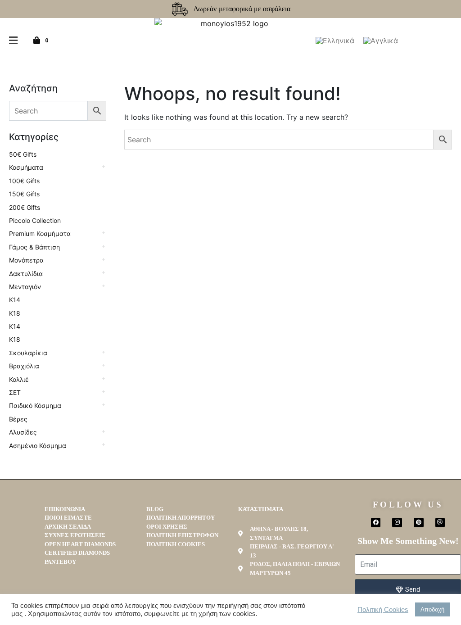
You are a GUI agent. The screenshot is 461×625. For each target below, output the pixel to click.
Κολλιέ (19, 379)
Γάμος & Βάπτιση (34, 247)
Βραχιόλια (24, 366)
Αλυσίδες (23, 432)
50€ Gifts (22, 154)
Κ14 (14, 299)
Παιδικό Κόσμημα (35, 405)
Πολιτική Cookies (382, 609)
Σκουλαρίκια (28, 353)
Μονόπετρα (26, 260)
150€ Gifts (24, 194)
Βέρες (18, 419)
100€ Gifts (24, 181)
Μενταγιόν (25, 286)
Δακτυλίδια (26, 273)
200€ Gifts (24, 207)
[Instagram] (397, 523)
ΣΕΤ (15, 392)
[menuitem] (335, 40)
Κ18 (14, 313)
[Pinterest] (419, 523)
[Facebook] (376, 523)
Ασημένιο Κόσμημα (37, 445)
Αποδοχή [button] (432, 609)
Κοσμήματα (26, 167)
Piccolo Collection (35, 220)
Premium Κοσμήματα (40, 233)
